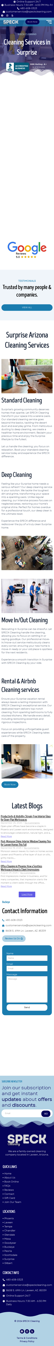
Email (9, 964)
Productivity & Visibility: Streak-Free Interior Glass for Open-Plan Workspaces (26, 818)
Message (11, 974)
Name (9, 953)
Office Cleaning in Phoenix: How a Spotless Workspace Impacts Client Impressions (21, 868)
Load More (27, 894)
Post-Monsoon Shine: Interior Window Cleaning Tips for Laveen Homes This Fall (26, 843)
